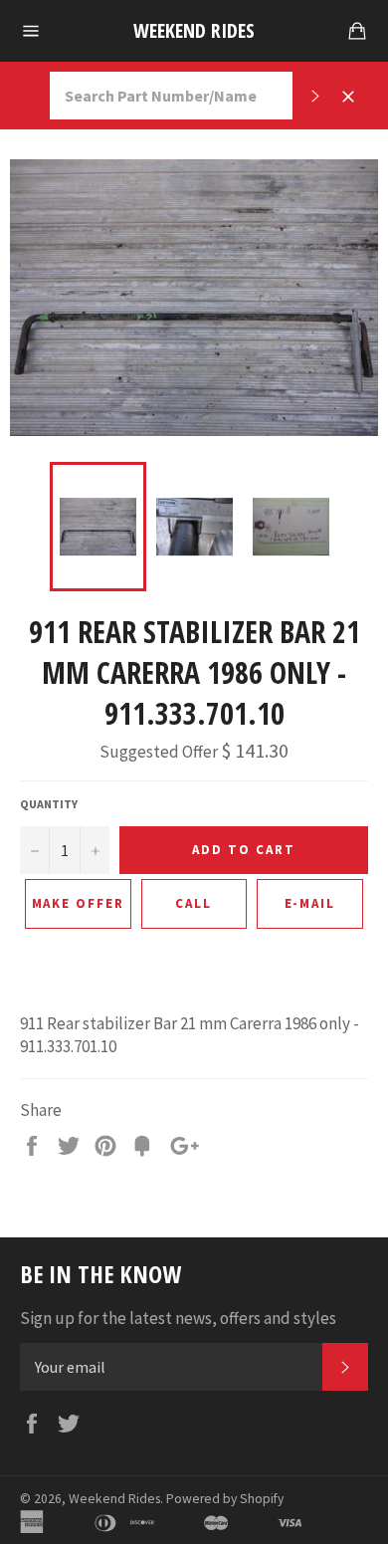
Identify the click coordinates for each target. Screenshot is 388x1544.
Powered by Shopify (225, 1498)
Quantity (49, 803)
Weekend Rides (194, 30)
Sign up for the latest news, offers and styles (178, 1318)
